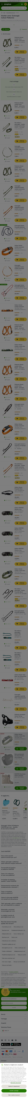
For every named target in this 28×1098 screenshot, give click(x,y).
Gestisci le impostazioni (14, 1086)
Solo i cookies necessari (14, 1095)
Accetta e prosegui (14, 1090)
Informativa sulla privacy (16, 1082)
